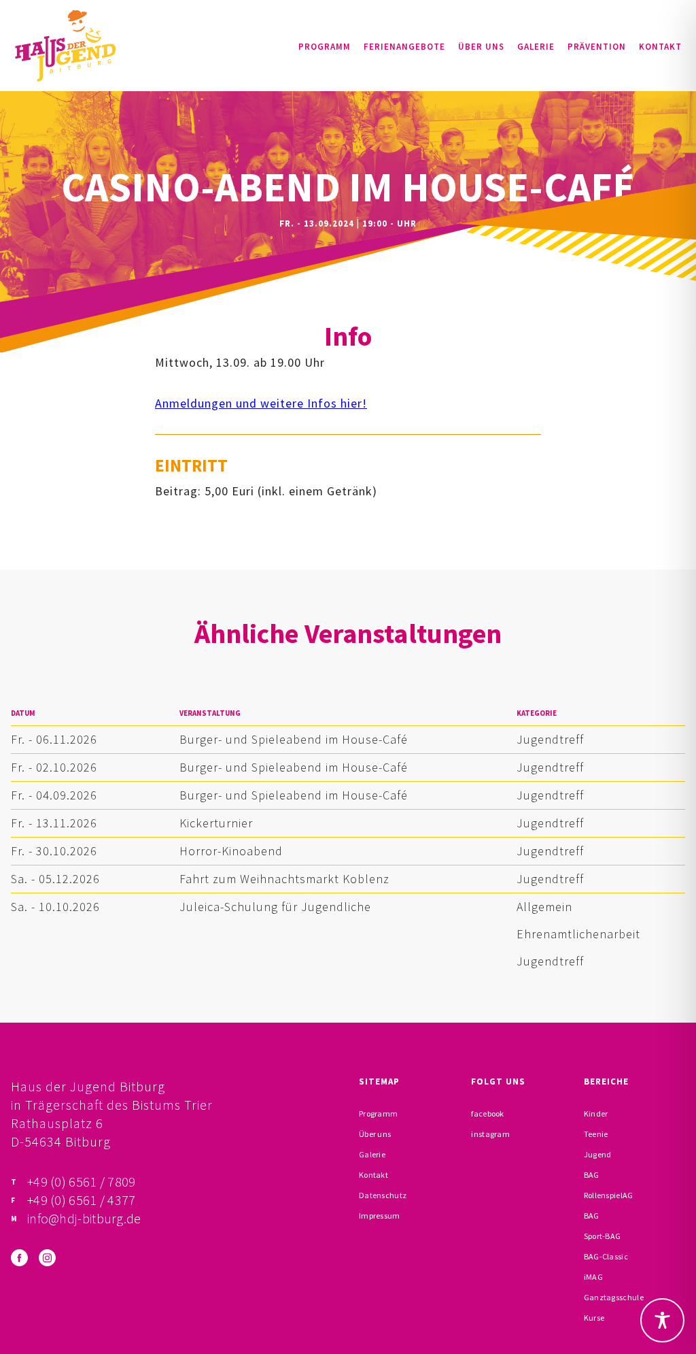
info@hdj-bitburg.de (84, 1218)
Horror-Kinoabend (231, 851)
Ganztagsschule (614, 1297)
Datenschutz (382, 1195)
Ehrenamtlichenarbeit (578, 934)
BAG (591, 1175)
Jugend (598, 1154)
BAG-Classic (606, 1256)
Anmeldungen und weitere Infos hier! (261, 403)
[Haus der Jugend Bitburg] (65, 45)
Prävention (597, 46)
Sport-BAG (602, 1236)
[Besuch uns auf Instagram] (47, 1257)
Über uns (481, 46)
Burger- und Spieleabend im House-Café (293, 739)
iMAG (593, 1277)
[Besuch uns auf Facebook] (19, 1257)
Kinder (596, 1113)
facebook (487, 1113)
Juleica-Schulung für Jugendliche (275, 906)
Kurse (594, 1317)
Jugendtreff (550, 739)
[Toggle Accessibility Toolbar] (662, 1320)
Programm (324, 46)
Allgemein (544, 906)
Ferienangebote (404, 46)
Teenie (596, 1134)
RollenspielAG (608, 1195)
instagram (490, 1134)
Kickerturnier (216, 823)
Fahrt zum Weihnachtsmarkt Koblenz (284, 879)
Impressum (379, 1215)
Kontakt (660, 46)
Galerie (536, 46)
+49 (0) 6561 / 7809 (81, 1181)
